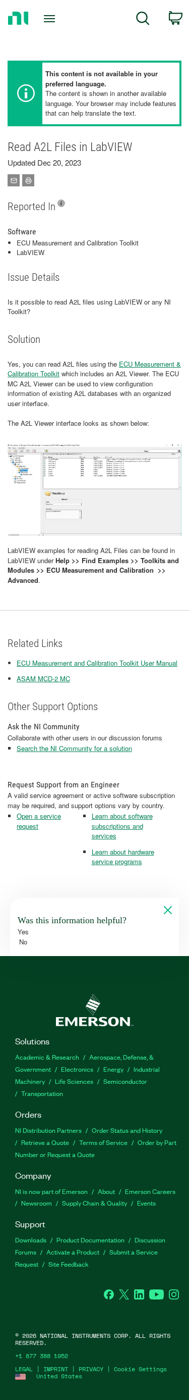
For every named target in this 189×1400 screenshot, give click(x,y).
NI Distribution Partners (48, 1130)
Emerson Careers (150, 1191)
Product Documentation (90, 1239)
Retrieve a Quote (45, 1142)
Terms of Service (103, 1142)
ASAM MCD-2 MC (43, 678)
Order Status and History (127, 1130)
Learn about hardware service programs (123, 857)
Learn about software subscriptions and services (122, 825)
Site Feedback (68, 1264)
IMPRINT (55, 1369)
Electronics (77, 1069)
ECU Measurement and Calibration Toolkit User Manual (97, 663)
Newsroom (36, 1203)
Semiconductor (125, 1081)
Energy (113, 1069)
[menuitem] (143, 20)
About (106, 1191)
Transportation (42, 1093)
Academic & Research (47, 1057)
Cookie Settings (140, 1369)
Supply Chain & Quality (94, 1203)
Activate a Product (72, 1252)
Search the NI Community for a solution (74, 748)
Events (146, 1203)
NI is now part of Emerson (51, 1191)
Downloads (30, 1239)
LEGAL (24, 1369)
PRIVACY (91, 1369)
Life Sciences (74, 1081)
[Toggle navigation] (50, 19)
